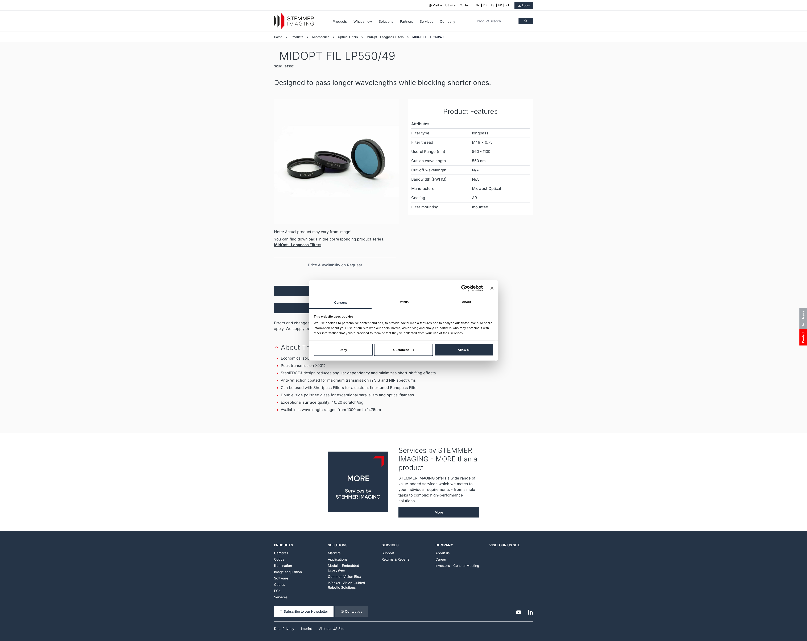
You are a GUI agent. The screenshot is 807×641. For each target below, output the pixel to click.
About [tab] (466, 302)
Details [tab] (403, 302)
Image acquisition (288, 572)
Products (340, 21)
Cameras (281, 553)
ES (492, 5)
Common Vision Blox (344, 576)
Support (388, 553)
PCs (277, 591)
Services (426, 21)
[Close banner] (492, 288)
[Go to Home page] (294, 21)
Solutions (386, 21)
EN (478, 5)
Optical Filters (348, 37)
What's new (362, 21)
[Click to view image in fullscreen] (336, 161)
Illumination (283, 566)
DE (485, 5)
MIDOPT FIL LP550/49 (428, 37)
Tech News (803, 319)
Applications (337, 559)
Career (440, 559)
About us (442, 553)
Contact (465, 5)
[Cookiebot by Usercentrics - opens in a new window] (464, 288)
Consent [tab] (340, 302)
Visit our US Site (504, 545)
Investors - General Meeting (457, 566)
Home (278, 37)
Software (281, 578)
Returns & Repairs (395, 559)
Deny (343, 349)
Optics (279, 559)
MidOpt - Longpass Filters (385, 37)
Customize (401, 349)
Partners (406, 21)
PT (507, 5)
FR (500, 5)
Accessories (320, 37)
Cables (279, 584)
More (439, 512)
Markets (334, 553)
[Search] (526, 21)
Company (447, 21)
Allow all (464, 349)
